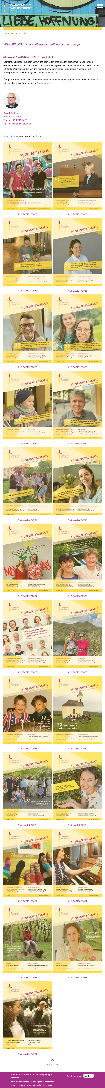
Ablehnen (88, 1076)
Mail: (6, 124)
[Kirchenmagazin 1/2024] (27, 558)
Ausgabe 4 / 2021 (77, 901)
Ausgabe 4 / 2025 (77, 291)
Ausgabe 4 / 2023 (77, 596)
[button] (100, 6)
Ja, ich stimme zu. (74, 1076)
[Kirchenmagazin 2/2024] (77, 481)
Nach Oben (52, 1065)
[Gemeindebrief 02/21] (77, 939)
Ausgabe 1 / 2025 (27, 443)
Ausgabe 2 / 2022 (77, 825)
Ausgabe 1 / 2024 (27, 596)
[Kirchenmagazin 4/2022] (77, 710)
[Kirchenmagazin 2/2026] (77, 176)
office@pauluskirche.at (20, 124)
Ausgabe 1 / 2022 (27, 901)
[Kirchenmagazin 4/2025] (77, 252)
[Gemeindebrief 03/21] (27, 939)
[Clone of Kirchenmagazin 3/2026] (27, 176)
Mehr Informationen (44, 1085)
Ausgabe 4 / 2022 (77, 749)
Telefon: (7, 120)
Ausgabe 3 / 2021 (27, 977)
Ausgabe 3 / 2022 (27, 825)
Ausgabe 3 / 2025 (27, 367)
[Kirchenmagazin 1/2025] (27, 405)
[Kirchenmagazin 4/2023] (77, 558)
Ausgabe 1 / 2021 (27, 1054)
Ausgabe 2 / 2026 (77, 214)
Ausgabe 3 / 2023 (27, 672)
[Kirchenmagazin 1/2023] (27, 710)
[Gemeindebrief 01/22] (27, 863)
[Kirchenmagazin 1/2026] (27, 252)
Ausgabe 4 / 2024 (77, 443)
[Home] (17, 12)
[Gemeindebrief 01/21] (27, 1015)
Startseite (10, 34)
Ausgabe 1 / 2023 (27, 749)
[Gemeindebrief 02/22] (77, 787)
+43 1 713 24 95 (19, 120)
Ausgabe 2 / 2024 (77, 520)
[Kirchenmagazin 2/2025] (77, 329)
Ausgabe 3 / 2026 (27, 214)
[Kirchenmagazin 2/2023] (77, 634)
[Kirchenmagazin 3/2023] (27, 634)
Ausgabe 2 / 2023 (77, 672)
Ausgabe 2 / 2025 (77, 367)
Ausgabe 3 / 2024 (27, 520)
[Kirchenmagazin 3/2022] (27, 787)
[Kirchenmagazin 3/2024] (27, 481)
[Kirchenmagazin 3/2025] (27, 329)
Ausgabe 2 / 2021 (77, 977)
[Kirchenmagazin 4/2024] (77, 405)
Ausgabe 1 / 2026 (27, 291)
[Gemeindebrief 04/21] (77, 863)
